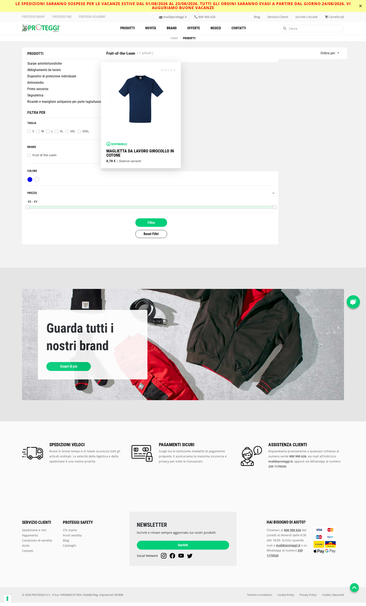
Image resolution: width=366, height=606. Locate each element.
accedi (313, 16)
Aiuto (25, 545)
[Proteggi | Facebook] (172, 556)
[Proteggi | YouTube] (181, 556)
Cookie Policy (285, 595)
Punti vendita (72, 535)
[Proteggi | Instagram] (163, 556)
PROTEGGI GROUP (33, 16)
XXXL (85, 131)
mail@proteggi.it (175, 16)
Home (174, 38)
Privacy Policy (308, 595)
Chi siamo (70, 530)
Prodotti (127, 28)
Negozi (216, 28)
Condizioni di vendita (37, 540)
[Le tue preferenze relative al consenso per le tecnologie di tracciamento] (7, 599)
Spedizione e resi (34, 530)
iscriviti (300, 16)
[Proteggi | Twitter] (190, 556)
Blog (257, 16)
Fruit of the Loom (44, 155)
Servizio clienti (277, 16)
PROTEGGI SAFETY (78, 522)
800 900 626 (206, 16)
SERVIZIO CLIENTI (36, 522)
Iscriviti (183, 545)
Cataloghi (69, 545)
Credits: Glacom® (333, 595)
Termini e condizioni (259, 595)
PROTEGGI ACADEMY (92, 16)
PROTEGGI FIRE (62, 16)
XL (61, 131)
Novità (150, 28)
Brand (172, 28)
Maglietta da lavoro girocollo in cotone (140, 153)
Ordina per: (328, 53)
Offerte (193, 28)
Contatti (239, 28)
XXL (72, 131)
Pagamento (30, 535)
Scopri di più (68, 366)
